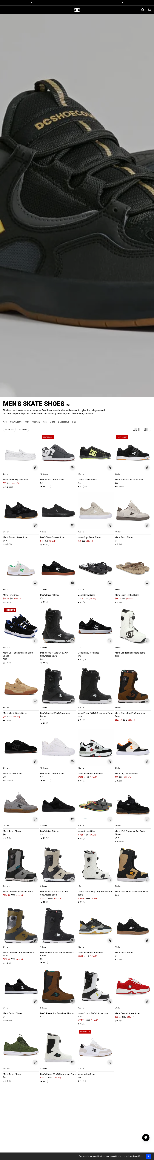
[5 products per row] (146, 429)
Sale (74, 422)
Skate (52, 422)
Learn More (138, 1156)
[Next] (122, 2)
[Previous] (32, 2)
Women (36, 422)
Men (27, 422)
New (5, 422)
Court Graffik (16, 422)
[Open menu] (4, 10)
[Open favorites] (145, 1137)
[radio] (7, 470)
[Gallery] (21, 453)
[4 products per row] (140, 429)
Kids (45, 422)
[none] (21, 471)
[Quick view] (35, 467)
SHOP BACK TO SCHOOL (88, 3)
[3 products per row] (135, 429)
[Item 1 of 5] (21, 453)
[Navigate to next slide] (73, 470)
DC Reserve (63, 422)
